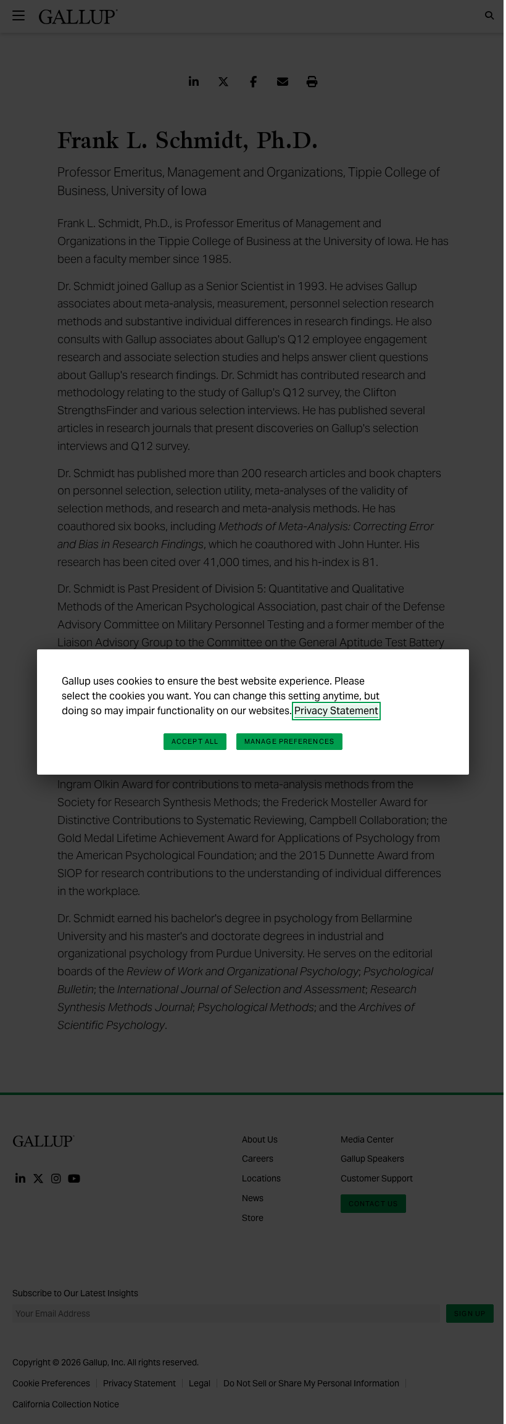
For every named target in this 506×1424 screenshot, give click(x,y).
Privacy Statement (336, 710)
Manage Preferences (289, 741)
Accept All (195, 741)
